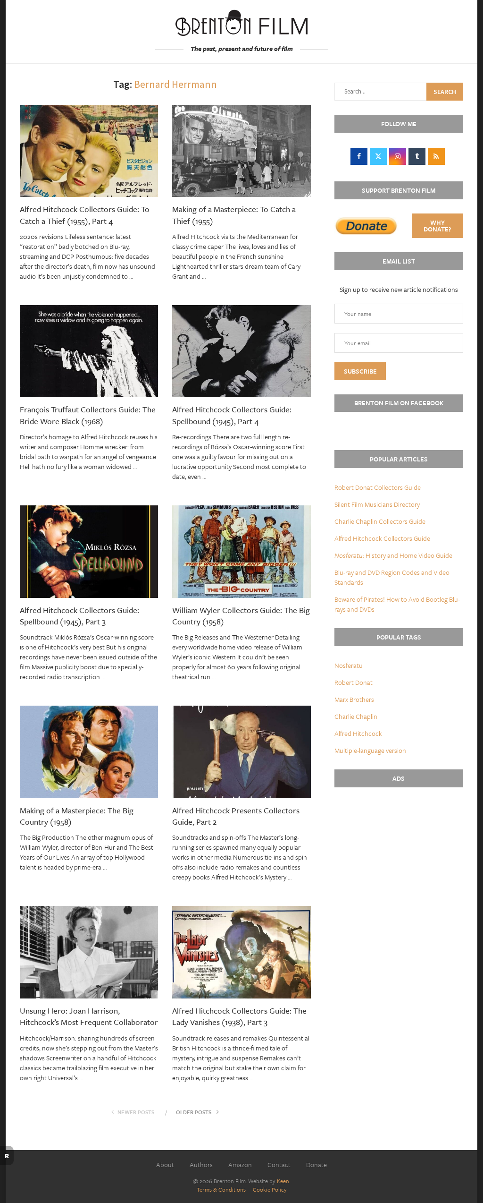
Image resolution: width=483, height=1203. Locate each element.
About (165, 1164)
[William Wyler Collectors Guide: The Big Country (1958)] (241, 551)
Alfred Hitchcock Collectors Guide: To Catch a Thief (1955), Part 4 (85, 214)
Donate (316, 1164)
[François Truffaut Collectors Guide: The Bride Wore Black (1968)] (89, 351)
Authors (201, 1164)
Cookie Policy (270, 1189)
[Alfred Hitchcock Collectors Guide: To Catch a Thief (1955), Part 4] (89, 151)
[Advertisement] (398, 861)
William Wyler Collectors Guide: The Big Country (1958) (241, 615)
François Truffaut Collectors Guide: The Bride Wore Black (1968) (88, 415)
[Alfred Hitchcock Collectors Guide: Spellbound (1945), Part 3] (89, 551)
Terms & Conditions (221, 1189)
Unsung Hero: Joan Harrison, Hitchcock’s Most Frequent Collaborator (89, 1016)
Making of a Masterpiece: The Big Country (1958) (76, 816)
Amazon (240, 1164)
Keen (283, 1181)
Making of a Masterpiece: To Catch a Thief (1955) (234, 214)
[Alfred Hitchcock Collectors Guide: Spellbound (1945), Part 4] (241, 351)
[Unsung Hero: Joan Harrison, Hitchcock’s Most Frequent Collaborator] (89, 952)
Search (444, 91)
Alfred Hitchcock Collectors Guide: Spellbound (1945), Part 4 (231, 415)
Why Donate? (437, 226)
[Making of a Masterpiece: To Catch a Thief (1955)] (241, 151)
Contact (279, 1164)
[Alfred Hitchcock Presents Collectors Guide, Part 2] (241, 752)
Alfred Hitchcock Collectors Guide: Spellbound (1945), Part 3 (79, 615)
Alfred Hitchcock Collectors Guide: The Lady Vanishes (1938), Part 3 (239, 1016)
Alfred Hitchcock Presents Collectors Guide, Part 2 (236, 816)
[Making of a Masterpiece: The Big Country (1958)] (89, 752)
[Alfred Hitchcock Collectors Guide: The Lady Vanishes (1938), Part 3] (241, 952)
